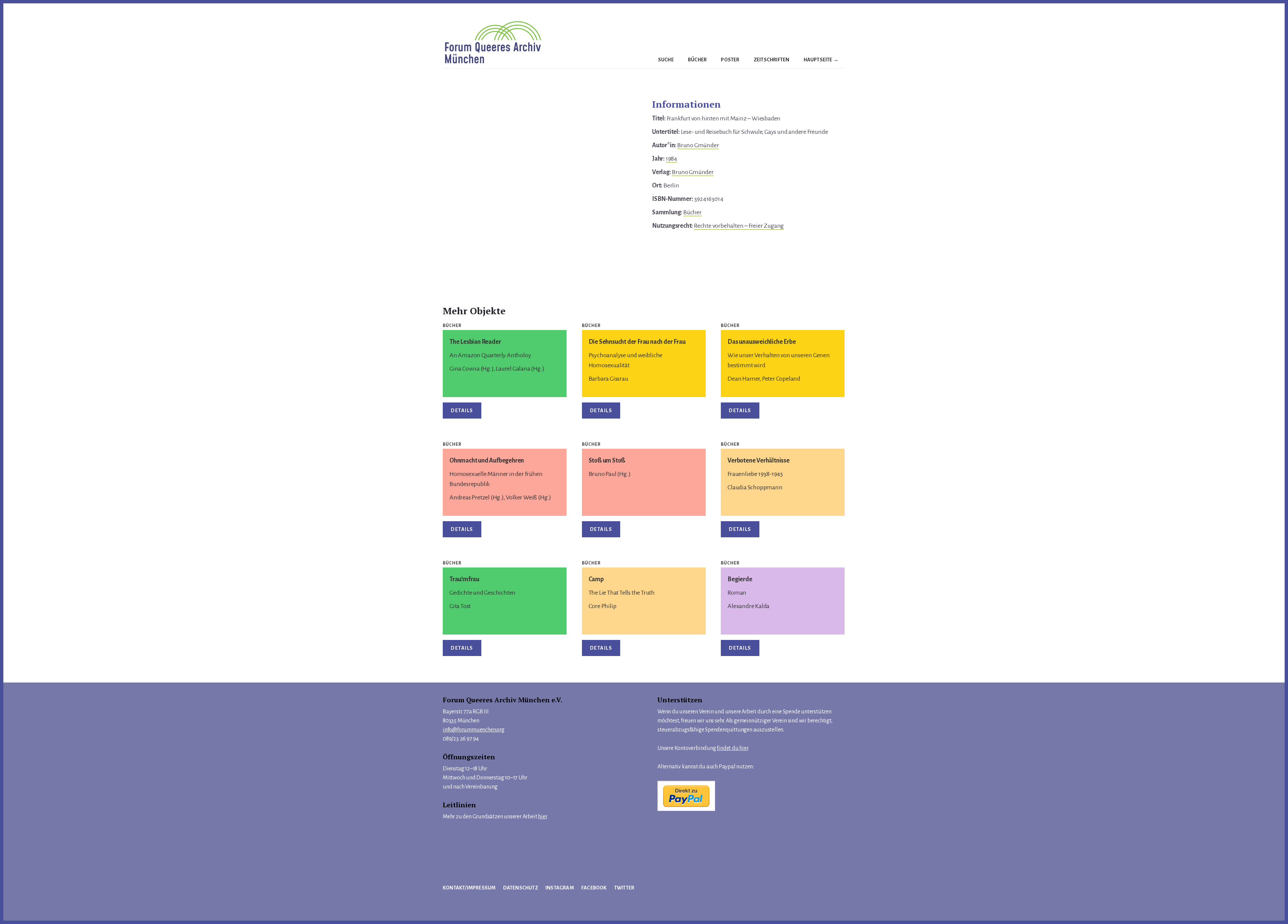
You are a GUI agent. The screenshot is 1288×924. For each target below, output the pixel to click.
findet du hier (732, 748)
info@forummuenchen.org (473, 730)
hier (542, 817)
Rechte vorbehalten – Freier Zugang (739, 225)
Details (462, 410)
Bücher (692, 212)
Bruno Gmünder (698, 145)
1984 (671, 158)
